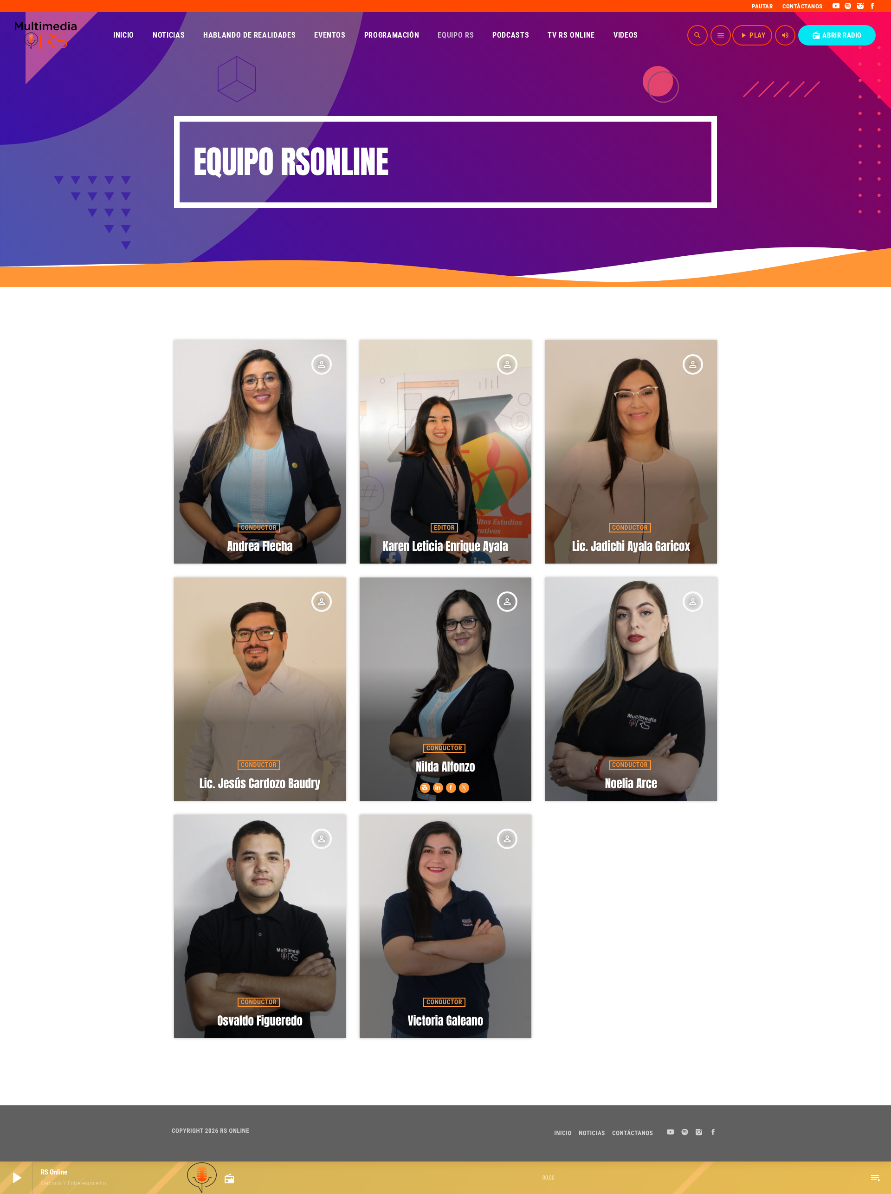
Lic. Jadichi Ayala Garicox (631, 546)
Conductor (259, 528)
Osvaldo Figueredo (260, 1021)
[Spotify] (848, 6)
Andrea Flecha (259, 546)
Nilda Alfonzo (445, 767)
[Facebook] (873, 6)
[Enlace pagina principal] (46, 35)
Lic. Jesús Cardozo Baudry (260, 783)
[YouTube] (836, 6)
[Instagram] (861, 6)
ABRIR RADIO (837, 35)
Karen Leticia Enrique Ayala (445, 546)
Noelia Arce (631, 783)
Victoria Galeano (445, 1021)
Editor (444, 528)
